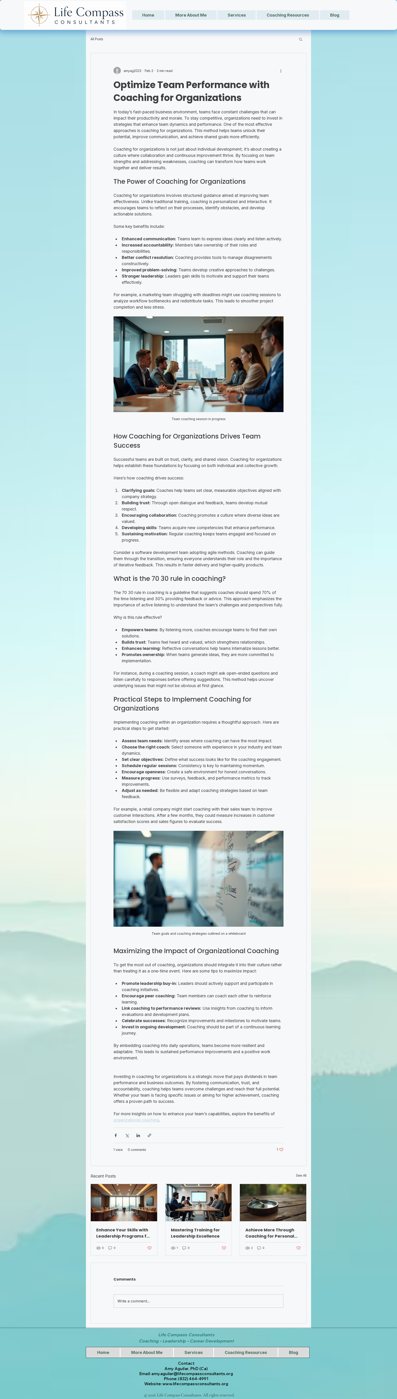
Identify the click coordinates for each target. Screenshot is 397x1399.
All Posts (97, 39)
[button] (300, 39)
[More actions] (281, 70)
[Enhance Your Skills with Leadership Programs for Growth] (124, 1202)
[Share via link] (149, 1135)
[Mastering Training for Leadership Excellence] (198, 1202)
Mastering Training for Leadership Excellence (195, 1233)
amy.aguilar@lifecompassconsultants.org (192, 1373)
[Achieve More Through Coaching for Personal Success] (273, 1202)
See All (301, 1175)
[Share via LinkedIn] (138, 1135)
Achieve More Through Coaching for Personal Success (269, 1233)
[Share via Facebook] (115, 1135)
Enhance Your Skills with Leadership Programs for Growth (123, 1233)
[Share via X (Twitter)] (127, 1135)
